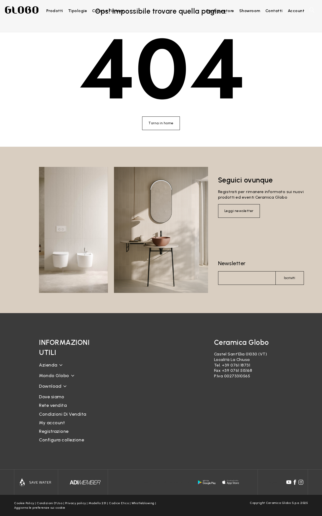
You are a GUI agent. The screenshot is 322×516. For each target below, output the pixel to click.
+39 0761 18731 (236, 365)
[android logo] (207, 482)
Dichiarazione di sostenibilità (67, 379)
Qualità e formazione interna (68, 388)
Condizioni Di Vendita (62, 414)
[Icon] (36, 482)
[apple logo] (231, 482)
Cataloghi (48, 390)
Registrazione (54, 431)
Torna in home (161, 123)
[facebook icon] (294, 482)
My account (52, 423)
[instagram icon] (300, 482)
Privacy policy (75, 503)
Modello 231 (97, 503)
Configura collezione (61, 440)
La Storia (48, 369)
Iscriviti (289, 278)
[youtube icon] (288, 482)
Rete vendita (53, 405)
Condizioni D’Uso (49, 503)
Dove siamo (51, 397)
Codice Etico (119, 503)
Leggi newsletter (239, 211)
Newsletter (232, 263)
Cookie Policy (24, 503)
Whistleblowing (143, 503)
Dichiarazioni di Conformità (66, 394)
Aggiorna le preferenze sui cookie (39, 507)
